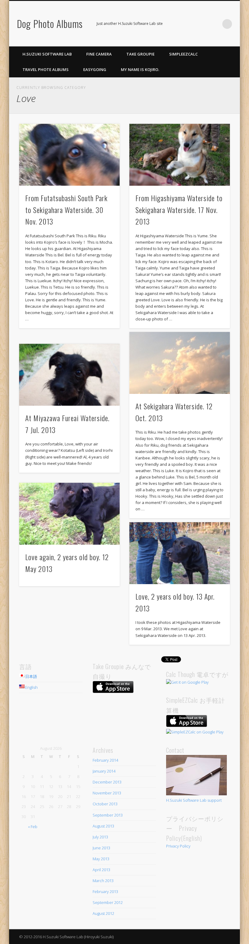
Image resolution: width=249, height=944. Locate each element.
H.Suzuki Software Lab (47, 54)
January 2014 (104, 771)
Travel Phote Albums (45, 69)
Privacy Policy (178, 846)
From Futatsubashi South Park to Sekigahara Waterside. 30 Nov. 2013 (66, 209)
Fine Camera (99, 54)
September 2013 (108, 815)
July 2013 (100, 837)
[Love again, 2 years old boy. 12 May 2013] (69, 514)
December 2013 (107, 782)
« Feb (32, 826)
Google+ (215, 24)
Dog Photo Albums (50, 23)
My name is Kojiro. (140, 69)
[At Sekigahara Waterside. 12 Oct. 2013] (179, 363)
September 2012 (108, 902)
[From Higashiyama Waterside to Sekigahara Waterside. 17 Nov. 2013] (179, 155)
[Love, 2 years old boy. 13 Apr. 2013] (179, 553)
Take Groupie (140, 54)
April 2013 (101, 869)
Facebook (202, 24)
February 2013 (105, 891)
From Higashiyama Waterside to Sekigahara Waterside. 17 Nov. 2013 (179, 209)
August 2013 (103, 826)
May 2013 (101, 858)
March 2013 (103, 880)
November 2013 (107, 793)
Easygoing (94, 69)
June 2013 (101, 848)
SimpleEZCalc (183, 54)
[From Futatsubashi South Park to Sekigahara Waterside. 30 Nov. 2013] (69, 155)
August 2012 (103, 913)
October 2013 (105, 804)
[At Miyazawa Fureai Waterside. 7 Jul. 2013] (69, 375)
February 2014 (105, 760)
